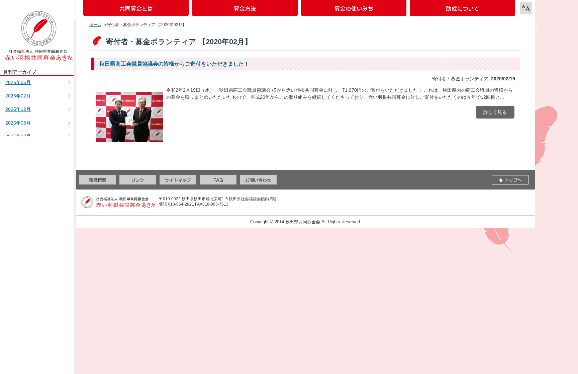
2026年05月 (18, 82)
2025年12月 (18, 109)
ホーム (95, 24)
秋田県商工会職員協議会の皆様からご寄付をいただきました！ (174, 64)
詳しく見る (495, 112)
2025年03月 (18, 123)
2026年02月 (18, 95)
